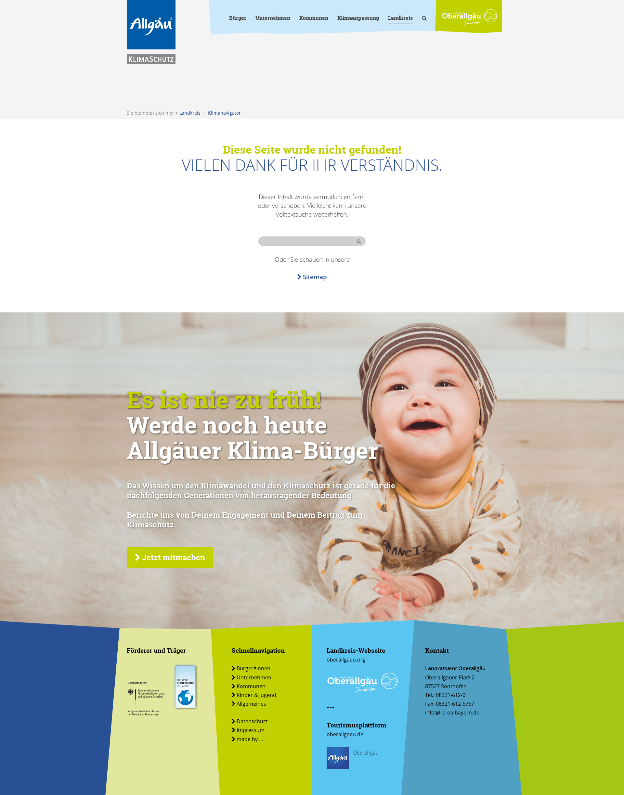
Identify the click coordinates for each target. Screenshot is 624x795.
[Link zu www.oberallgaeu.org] (469, 17)
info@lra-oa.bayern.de (452, 712)
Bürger (237, 18)
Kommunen (313, 18)
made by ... (250, 739)
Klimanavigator (224, 113)
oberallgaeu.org (346, 659)
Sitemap (315, 277)
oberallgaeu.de (345, 734)
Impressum (251, 730)
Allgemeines (251, 703)
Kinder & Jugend (256, 695)
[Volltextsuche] (424, 19)
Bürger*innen (253, 668)
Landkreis (400, 18)
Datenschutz (252, 721)
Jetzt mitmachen (173, 557)
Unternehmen (272, 18)
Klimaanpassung (358, 18)
